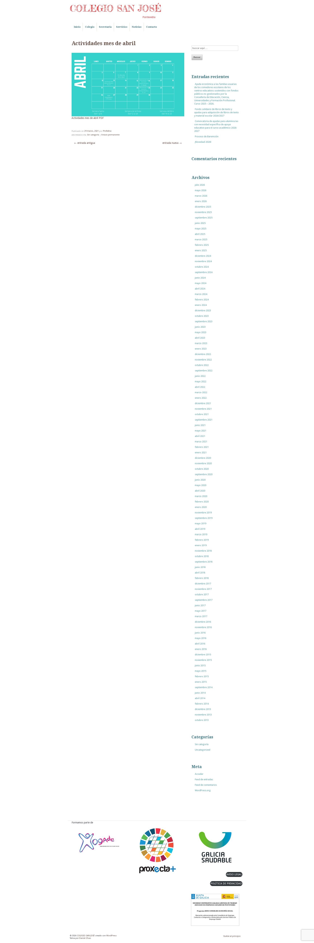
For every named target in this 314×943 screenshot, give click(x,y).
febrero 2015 (202, 676)
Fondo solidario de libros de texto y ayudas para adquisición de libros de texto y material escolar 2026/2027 (216, 112)
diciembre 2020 (203, 458)
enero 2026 (201, 201)
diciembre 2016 (203, 621)
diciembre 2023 (203, 310)
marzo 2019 (201, 534)
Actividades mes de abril (104, 43)
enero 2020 (201, 507)
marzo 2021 (201, 441)
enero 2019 (201, 545)
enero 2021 (201, 452)
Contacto (151, 26)
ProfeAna (107, 131)
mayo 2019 (200, 523)
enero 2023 (201, 348)
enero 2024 (201, 305)
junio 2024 (200, 277)
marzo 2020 (201, 496)
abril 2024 (200, 288)
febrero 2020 (202, 501)
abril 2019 (200, 529)
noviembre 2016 (203, 627)
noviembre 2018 (203, 550)
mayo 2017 (200, 610)
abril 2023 (200, 337)
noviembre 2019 (203, 512)
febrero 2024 (202, 299)
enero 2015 (201, 681)
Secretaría (105, 26)
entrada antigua (84, 142)
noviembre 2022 (203, 359)
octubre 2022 (202, 365)
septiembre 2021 (203, 419)
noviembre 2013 (203, 714)
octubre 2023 (202, 316)
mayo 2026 (200, 190)
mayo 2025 (200, 228)
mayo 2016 (200, 638)
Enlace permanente (110, 135)
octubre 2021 (202, 414)
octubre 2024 (202, 266)
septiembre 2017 (203, 600)
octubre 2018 (202, 556)
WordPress (111, 935)
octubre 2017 (202, 594)
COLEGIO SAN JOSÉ (115, 8)
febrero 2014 (202, 703)
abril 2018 (200, 572)
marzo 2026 (201, 195)
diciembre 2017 (203, 583)
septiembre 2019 (203, 518)
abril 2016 (200, 643)
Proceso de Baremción (206, 136)
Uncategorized (202, 749)
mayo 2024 (200, 283)
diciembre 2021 (203, 403)
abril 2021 (200, 436)
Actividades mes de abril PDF (88, 118)
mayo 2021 (200, 430)
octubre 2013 (202, 720)
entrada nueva (172, 142)
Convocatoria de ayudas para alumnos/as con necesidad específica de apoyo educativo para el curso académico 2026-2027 (216, 126)
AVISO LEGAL (234, 874)
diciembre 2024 (203, 256)
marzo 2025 (201, 239)
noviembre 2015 (203, 660)
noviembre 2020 (203, 463)
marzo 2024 (201, 294)
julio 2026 (200, 185)
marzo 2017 (201, 616)
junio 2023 (200, 326)
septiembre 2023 (203, 321)
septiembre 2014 (203, 687)
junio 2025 (200, 223)
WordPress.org (203, 790)
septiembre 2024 (203, 272)
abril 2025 (200, 234)
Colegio (89, 26)
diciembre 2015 (203, 654)
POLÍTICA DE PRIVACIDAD (226, 883)
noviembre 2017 (203, 589)
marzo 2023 (201, 343)
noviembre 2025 (203, 212)
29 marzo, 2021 (91, 131)
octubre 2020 (202, 468)
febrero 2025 (202, 245)
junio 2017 (200, 605)
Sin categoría (93, 135)
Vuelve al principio (232, 936)
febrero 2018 (202, 578)
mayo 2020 (200, 485)
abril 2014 (200, 698)
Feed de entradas (204, 779)
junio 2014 (200, 692)
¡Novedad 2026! (203, 142)
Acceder (199, 774)
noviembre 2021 (203, 408)
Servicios (121, 26)
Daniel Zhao (85, 938)
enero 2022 (201, 397)
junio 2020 (200, 479)
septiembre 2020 (203, 474)
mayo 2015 (200, 671)
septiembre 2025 (203, 217)
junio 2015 (200, 665)
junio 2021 (200, 425)
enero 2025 (201, 250)
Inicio (77, 26)
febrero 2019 (202, 539)
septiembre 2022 (203, 370)
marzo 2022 (201, 392)
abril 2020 (200, 490)
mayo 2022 (200, 381)
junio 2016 (200, 632)
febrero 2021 (202, 447)
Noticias (137, 26)
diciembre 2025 (203, 206)
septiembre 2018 (203, 561)
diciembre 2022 (203, 354)
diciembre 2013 (203, 709)
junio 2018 (200, 567)
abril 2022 (200, 387)
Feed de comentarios (206, 785)
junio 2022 (200, 376)
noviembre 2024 (203, 261)
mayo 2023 (200, 332)
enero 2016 (201, 649)
